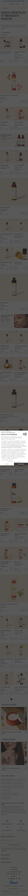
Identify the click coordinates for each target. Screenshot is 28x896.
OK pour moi (21, 464)
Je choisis (7, 464)
